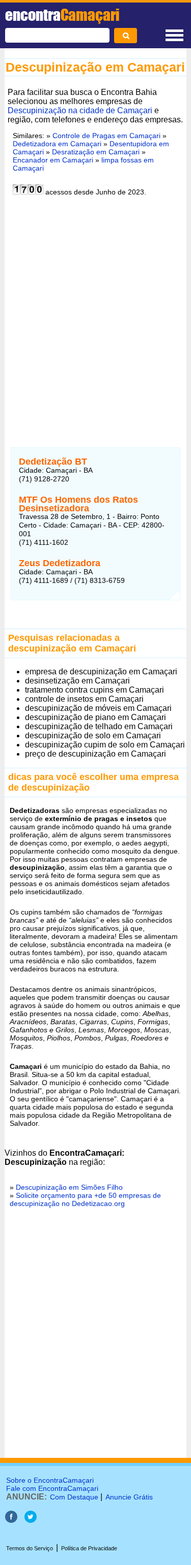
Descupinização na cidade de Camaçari (80, 110)
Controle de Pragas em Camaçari (106, 136)
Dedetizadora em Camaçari (57, 144)
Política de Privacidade (89, 1548)
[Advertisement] (95, 315)
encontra (62, 14)
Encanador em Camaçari (53, 160)
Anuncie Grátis (129, 1497)
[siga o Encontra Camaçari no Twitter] (30, 1520)
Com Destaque (74, 1497)
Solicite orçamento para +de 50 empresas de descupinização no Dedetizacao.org (85, 1199)
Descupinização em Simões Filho (69, 1187)
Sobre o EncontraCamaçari (50, 1480)
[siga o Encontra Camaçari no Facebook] (11, 1520)
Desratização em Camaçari (96, 152)
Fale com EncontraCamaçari (52, 1488)
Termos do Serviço (29, 1548)
